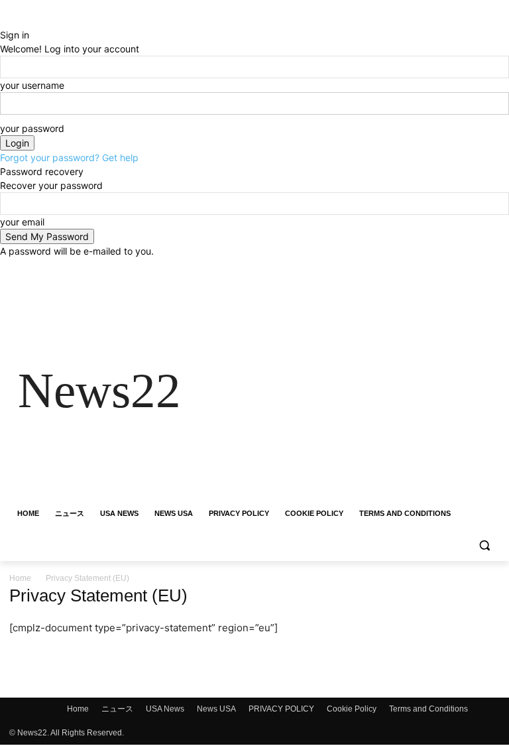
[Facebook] (418, 267)
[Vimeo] (473, 267)
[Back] (3, 21)
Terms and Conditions (428, 709)
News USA (216, 709)
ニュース (117, 709)
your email (22, 221)
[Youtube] (492, 267)
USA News (165, 709)
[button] (484, 545)
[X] (455, 267)
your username (32, 85)
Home (20, 578)
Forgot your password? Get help (69, 157)
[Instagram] (437, 267)
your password (32, 128)
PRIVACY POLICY (281, 709)
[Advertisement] (345, 390)
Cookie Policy (351, 709)
